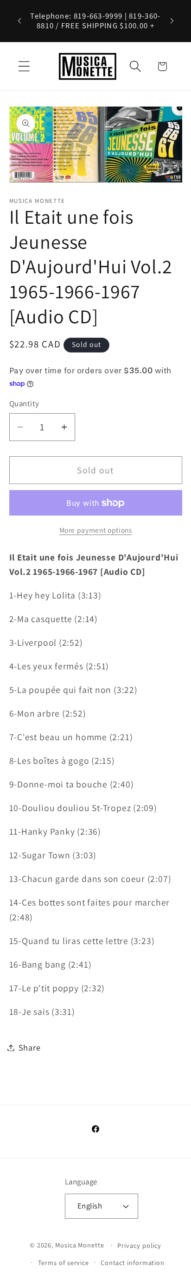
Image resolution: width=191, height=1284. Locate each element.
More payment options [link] (95, 530)
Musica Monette (79, 1244)
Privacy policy (139, 1245)
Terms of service (63, 1262)
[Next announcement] (172, 21)
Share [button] (30, 1047)
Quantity (24, 403)
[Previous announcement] (19, 21)
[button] (24, 66)
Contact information (133, 1262)
